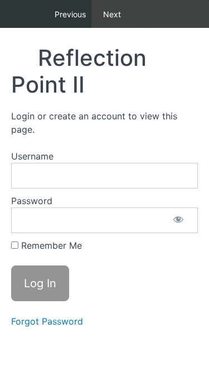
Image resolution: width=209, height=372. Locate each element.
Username (32, 156)
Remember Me (50, 245)
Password (31, 200)
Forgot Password (47, 321)
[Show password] (178, 220)
